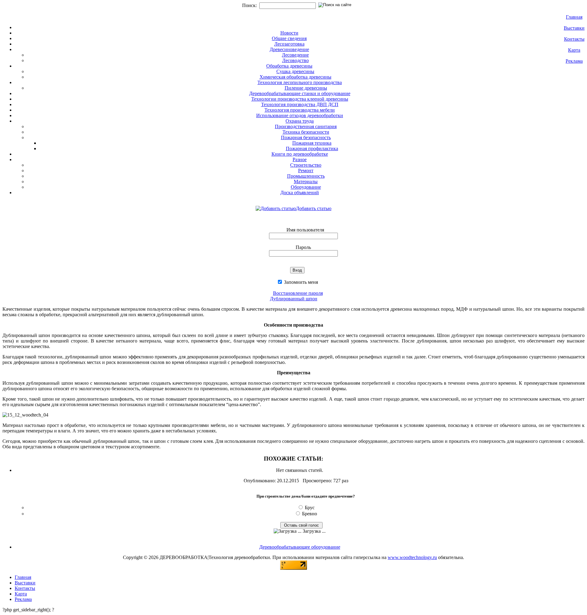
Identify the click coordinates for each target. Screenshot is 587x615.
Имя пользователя (305, 229)
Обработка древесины (289, 66)
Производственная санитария (306, 126)
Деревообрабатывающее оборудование (299, 547)
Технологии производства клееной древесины (299, 99)
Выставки (574, 28)
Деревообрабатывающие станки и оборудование (299, 93)
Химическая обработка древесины (295, 77)
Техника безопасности (305, 132)
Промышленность (306, 176)
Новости (289, 32)
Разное (300, 159)
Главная (574, 17)
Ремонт (305, 170)
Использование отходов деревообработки (299, 115)
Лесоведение (295, 54)
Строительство (305, 165)
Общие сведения (289, 38)
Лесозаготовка (289, 43)
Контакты (574, 39)
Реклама (574, 61)
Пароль (303, 247)
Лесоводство (295, 60)
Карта (574, 50)
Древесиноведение (289, 49)
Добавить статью (313, 208)
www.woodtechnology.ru (412, 557)
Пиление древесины (306, 88)
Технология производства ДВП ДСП (299, 104)
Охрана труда (300, 121)
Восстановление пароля (298, 293)
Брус (310, 507)
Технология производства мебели (299, 110)
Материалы (306, 181)
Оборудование (306, 187)
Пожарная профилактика (312, 148)
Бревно (309, 513)
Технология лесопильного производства (299, 82)
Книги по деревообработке (299, 154)
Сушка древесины (295, 71)
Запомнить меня (300, 282)
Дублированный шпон (293, 298)
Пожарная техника (311, 143)
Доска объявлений (299, 192)
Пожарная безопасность (306, 137)
